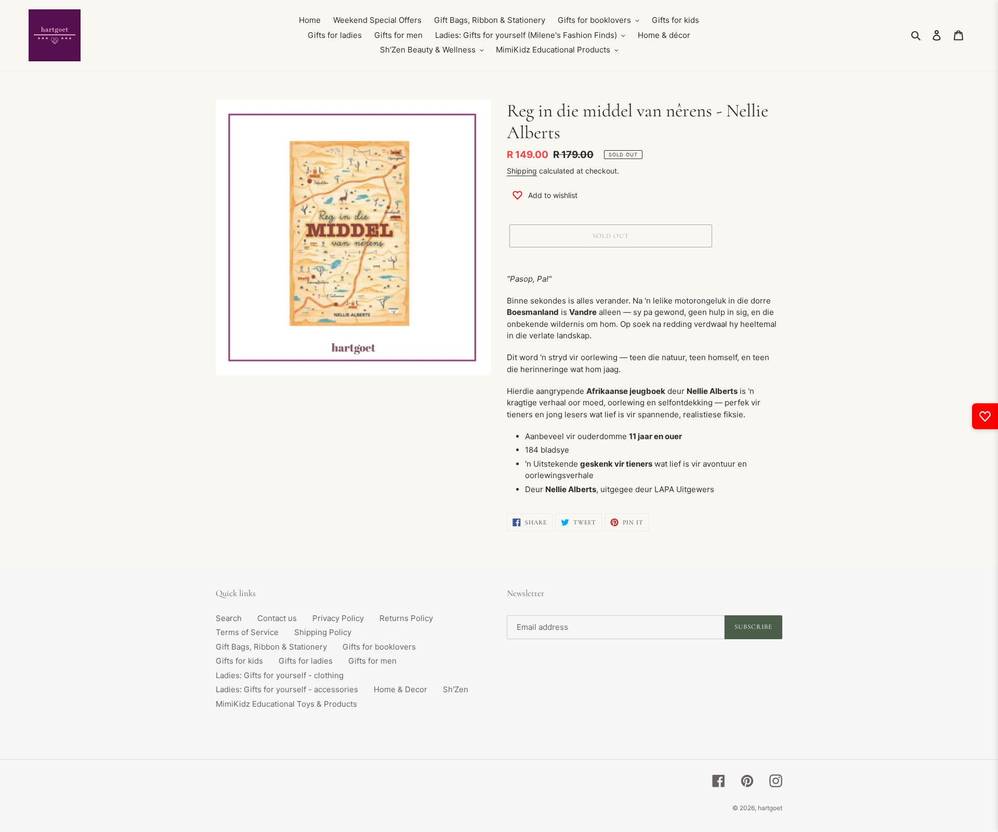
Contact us (277, 618)
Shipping (522, 170)
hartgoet (770, 808)
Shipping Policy (322, 632)
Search (229, 618)
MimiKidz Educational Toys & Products (286, 704)
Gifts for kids (239, 661)
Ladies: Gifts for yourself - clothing (280, 675)
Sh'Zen (455, 689)
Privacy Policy (338, 618)
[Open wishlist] (985, 416)
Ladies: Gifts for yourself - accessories (287, 689)
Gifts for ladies (306, 661)
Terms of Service (247, 632)
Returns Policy (406, 618)
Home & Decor (400, 689)
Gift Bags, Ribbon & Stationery (271, 647)
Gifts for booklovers (379, 647)
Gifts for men (372, 661)
